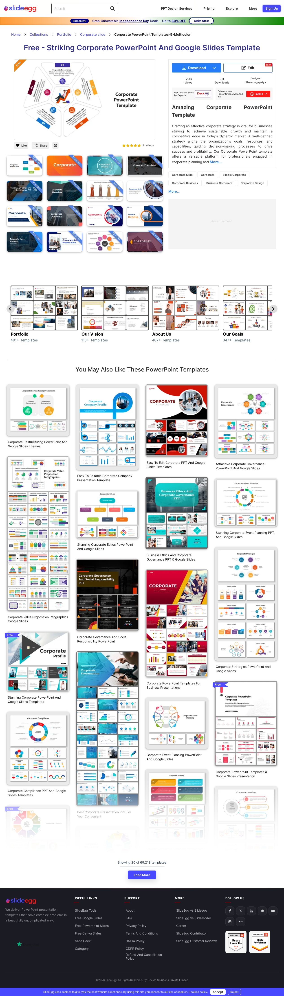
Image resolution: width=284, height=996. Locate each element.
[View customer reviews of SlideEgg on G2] (259, 942)
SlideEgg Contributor (191, 933)
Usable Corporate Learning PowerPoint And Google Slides (175, 851)
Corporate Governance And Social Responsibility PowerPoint (102, 639)
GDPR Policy (135, 948)
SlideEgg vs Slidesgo (191, 910)
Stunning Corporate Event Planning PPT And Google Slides (245, 535)
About (130, 910)
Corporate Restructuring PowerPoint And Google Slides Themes (38, 444)
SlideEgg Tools (86, 910)
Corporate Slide (182, 174)
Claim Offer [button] (201, 20)
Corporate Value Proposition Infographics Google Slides (38, 619)
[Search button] (112, 8)
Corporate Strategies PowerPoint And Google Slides (243, 669)
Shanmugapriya (255, 82)
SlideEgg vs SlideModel (193, 918)
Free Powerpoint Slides (92, 926)
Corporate (207, 174)
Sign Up (271, 8)
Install (259, 94)
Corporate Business (185, 183)
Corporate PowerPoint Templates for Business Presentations (173, 685)
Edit (259, 67)
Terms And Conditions (142, 933)
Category (82, 948)
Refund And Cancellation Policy (144, 956)
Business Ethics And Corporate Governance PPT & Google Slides (171, 557)
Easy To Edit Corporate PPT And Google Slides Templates (176, 465)
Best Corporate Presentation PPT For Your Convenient (104, 814)
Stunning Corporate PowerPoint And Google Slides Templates (34, 699)
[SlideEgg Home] (36, 901)
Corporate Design (252, 183)
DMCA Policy (135, 941)
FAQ (129, 918)
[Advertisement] (222, 230)
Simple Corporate (234, 174)
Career (181, 926)
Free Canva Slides (88, 933)
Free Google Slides (88, 918)
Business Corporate (219, 183)
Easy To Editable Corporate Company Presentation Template (104, 478)
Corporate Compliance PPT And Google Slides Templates (37, 793)
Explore (232, 8)
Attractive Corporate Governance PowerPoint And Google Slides (240, 466)
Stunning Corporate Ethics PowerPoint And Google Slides (105, 547)
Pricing (209, 8)
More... (174, 191)
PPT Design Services (176, 8)
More (253, 8)
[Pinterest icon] (55, 145)
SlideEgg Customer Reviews (196, 941)
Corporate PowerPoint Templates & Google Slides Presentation (241, 774)
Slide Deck (83, 941)
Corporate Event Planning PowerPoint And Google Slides (174, 757)
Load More (142, 875)
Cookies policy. (198, 992)
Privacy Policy (136, 926)
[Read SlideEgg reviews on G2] (236, 942)
